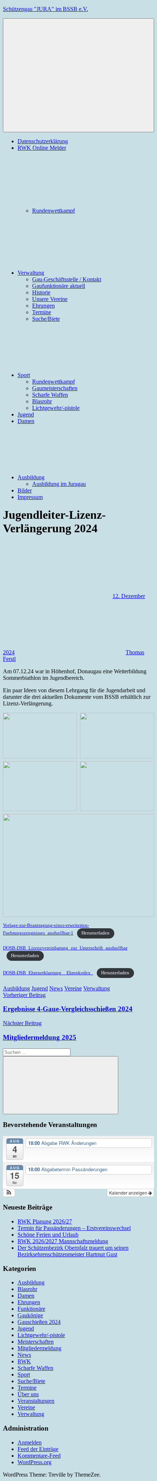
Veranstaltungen (36, 1401)
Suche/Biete (46, 319)
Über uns (28, 1394)
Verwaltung (31, 273)
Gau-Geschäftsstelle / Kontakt (66, 279)
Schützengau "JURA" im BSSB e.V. (45, 9)
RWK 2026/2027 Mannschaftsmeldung (63, 1241)
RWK (24, 1361)
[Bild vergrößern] (144, 722)
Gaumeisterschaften (54, 388)
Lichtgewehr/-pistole (56, 408)
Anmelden (30, 1442)
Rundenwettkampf (53, 211)
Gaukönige (30, 1315)
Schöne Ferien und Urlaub (48, 1234)
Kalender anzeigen (128, 1192)
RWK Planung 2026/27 (45, 1221)
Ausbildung (31, 477)
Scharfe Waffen (50, 395)
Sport (24, 375)
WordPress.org (34, 1462)
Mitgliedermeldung (39, 1348)
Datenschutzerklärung (43, 141)
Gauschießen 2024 (39, 1322)
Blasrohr (42, 401)
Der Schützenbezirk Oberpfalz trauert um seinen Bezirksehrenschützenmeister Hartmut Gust (73, 1251)
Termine (41, 312)
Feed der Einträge (38, 1449)
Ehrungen (43, 305)
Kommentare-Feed (39, 1456)
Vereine (73, 988)
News (56, 988)
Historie (41, 292)
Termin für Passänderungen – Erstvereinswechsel (74, 1228)
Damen (26, 421)
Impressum (30, 497)
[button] (9, 1192)
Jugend (26, 414)
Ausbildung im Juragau (59, 484)
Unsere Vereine (50, 299)
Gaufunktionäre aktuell (58, 286)
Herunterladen (95, 933)
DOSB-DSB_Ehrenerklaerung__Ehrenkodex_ (48, 972)
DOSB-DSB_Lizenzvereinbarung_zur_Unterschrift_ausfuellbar (65, 948)
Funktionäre (31, 1309)
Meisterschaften (36, 1342)
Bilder (25, 490)
